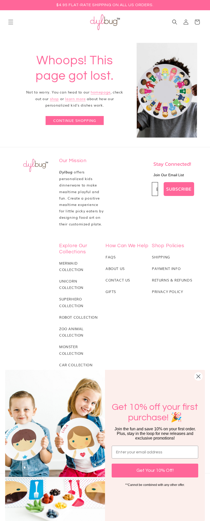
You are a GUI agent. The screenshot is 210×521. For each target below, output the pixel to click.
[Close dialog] (198, 376)
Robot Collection (78, 317)
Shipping (161, 256)
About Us (115, 268)
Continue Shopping (74, 120)
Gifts (111, 291)
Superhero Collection (71, 302)
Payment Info (166, 268)
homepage (101, 92)
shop (54, 98)
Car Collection (75, 364)
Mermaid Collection (71, 266)
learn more (75, 98)
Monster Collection (71, 350)
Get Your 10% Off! (155, 470)
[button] (10, 22)
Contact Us (118, 280)
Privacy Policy (167, 291)
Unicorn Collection (71, 284)
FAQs (111, 256)
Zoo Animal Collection (71, 332)
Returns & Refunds (172, 280)
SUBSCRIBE (179, 188)
